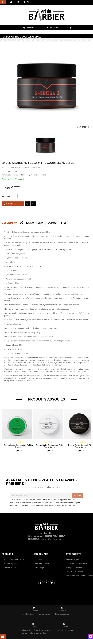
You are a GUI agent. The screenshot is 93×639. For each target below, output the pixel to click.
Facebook (3, 2)
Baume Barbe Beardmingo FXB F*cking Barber (49, 446)
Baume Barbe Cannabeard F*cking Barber (18, 446)
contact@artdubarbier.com (53, 539)
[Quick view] (30, 440)
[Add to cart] (6, 440)
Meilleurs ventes (10, 567)
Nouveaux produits (11, 563)
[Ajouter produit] (33, 203)
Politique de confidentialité (76, 567)
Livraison (38, 559)
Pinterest (11, 2)
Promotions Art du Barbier (14, 559)
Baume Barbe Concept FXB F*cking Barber (80, 446)
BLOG (26, 2)
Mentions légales (72, 559)
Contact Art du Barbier (74, 571)
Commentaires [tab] (57, 223)
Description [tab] (10, 223)
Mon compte (40, 567)
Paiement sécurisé (42, 563)
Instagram (19, 2)
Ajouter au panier (14, 204)
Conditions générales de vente (77, 563)
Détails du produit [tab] (32, 223)
